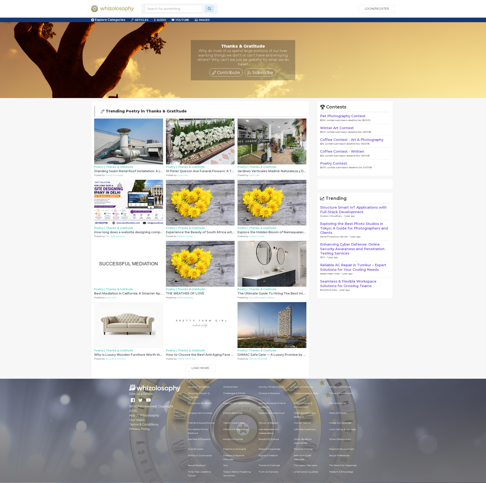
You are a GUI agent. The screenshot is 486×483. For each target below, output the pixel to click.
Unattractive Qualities (306, 471)
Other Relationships (340, 439)
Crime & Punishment (341, 393)
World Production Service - (335, 236)
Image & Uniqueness (340, 422)
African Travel (185, 236)
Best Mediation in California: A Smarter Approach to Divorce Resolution (150, 293)
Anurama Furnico (115, 358)
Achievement (230, 386)
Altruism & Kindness (340, 386)
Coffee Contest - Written (342, 151)
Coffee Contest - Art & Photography (351, 140)
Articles (141, 20)
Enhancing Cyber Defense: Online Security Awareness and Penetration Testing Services (352, 248)
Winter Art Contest (337, 128)
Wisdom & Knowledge (341, 471)
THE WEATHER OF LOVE (185, 293)
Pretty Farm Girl (186, 358)
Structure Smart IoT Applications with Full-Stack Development (353, 209)
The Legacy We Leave (305, 465)
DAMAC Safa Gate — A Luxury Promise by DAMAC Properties (285, 355)
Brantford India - (329, 289)
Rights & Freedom (268, 455)
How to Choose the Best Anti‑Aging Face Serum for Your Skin (214, 355)
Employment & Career (200, 413)
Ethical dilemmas (232, 413)
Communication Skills (306, 393)
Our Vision (137, 420)
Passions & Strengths (234, 449)
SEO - (323, 257)
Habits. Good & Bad (233, 422)
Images (204, 20)
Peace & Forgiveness (269, 449)
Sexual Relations (197, 465)
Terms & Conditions (143, 424)
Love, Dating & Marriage (342, 429)
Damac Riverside (258, 358)
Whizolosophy (185, 297)
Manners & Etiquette (199, 439)
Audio (161, 20)
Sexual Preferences (339, 455)
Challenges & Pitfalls (234, 393)
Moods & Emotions (269, 439)
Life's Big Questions (304, 429)
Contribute (228, 72)
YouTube (182, 20)
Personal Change (303, 449)
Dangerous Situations (200, 403)
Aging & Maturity (303, 386)
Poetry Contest (333, 163)
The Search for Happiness (343, 465)
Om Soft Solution (115, 236)
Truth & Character (269, 471)
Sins (225, 465)
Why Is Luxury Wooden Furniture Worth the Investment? (138, 355)
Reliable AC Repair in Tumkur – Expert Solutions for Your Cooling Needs (353, 267)
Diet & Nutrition (337, 403)
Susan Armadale (115, 175)
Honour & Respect (268, 422)
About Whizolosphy (144, 415)
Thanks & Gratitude (119, 167)
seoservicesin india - (331, 273)
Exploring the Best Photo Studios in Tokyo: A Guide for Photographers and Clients (354, 228)
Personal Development (341, 449)
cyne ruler (182, 175)
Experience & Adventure (272, 413)
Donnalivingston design (262, 297)
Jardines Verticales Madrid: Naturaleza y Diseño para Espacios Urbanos (293, 171)
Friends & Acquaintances (201, 422)
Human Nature (302, 422)
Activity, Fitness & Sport (271, 386)
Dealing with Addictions (236, 403)
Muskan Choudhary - (332, 215)
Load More (200, 368)
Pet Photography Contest (342, 116)
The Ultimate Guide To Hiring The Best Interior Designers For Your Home (294, 293)
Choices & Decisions (269, 393)
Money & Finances (233, 439)
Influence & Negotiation (236, 429)
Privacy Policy (139, 429)
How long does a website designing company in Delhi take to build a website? (155, 232)
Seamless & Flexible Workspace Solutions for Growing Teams (348, 283)
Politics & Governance (200, 455)
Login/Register (376, 8)
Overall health (196, 449)
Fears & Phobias (337, 413)
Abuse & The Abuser (199, 386)
